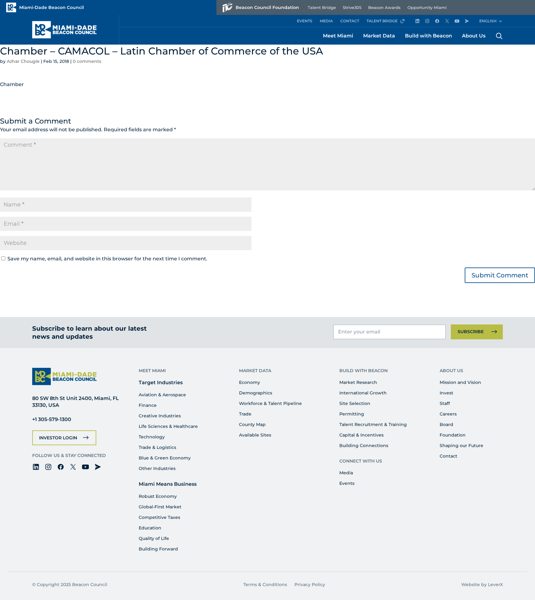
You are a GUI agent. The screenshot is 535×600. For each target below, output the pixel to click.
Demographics (255, 393)
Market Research (358, 382)
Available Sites (255, 435)
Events (346, 483)
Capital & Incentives (361, 435)
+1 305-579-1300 (51, 419)
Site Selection (354, 403)
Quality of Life (154, 538)
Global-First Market (160, 507)
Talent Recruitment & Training (373, 424)
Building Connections (363, 445)
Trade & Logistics (157, 447)
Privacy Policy (309, 584)
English (488, 21)
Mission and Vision (460, 382)
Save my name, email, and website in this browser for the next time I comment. (107, 259)
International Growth (363, 393)
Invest (446, 393)
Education (150, 528)
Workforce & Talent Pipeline (270, 403)
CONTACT (349, 21)
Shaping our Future (461, 445)
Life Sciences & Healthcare (168, 426)
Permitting (351, 414)
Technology (152, 437)
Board (446, 424)
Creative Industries (160, 416)
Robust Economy (158, 496)
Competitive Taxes (159, 517)
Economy (249, 382)
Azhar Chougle (23, 61)
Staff (445, 403)
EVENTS (304, 21)
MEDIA (326, 21)
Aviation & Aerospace (162, 395)
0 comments (87, 61)
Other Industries (157, 468)
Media (346, 473)
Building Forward (158, 549)
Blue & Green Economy (165, 458)
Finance (148, 405)
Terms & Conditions (265, 584)
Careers (448, 414)
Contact (448, 456)
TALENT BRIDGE (382, 21)
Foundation (453, 435)
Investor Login (58, 438)
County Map (252, 424)
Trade (245, 414)
